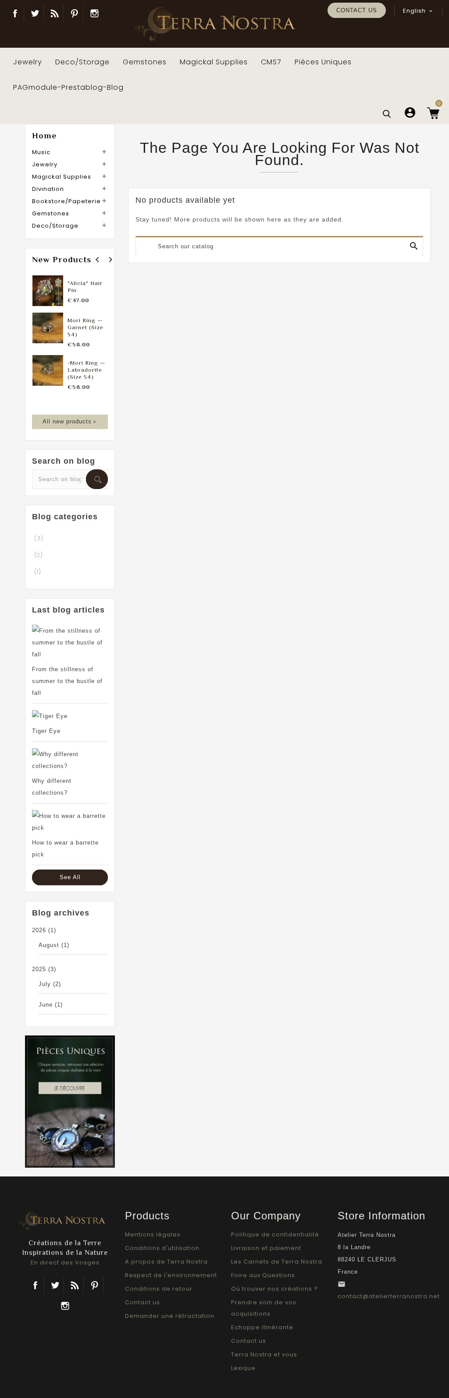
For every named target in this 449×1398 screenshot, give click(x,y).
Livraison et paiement (266, 1248)
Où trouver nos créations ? (274, 1289)
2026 (44, 930)
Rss (74, 1285)
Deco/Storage (55, 226)
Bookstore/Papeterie (66, 201)
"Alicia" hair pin (85, 286)
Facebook (15, 13)
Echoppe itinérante (262, 1327)
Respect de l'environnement (171, 1275)
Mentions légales (153, 1234)
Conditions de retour (158, 1289)
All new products (70, 421)
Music (41, 152)
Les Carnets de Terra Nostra (276, 1261)
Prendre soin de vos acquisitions (263, 1308)
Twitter (34, 13)
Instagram (94, 13)
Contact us (356, 10)
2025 (44, 969)
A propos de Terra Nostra (166, 1261)
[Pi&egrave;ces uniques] (70, 1101)
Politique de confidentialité (275, 1234)
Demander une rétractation (169, 1316)
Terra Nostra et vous (264, 1354)
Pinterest (74, 13)
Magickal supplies (61, 177)
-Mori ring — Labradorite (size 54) (86, 369)
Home (44, 135)
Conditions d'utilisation (162, 1248)
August (54, 945)
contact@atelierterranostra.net (389, 1296)
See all (70, 877)
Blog (54, 13)
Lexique (243, 1368)
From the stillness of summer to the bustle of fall (67, 681)
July (50, 984)
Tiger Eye (46, 731)
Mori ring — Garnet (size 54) (85, 327)
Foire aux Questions (263, 1275)
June (51, 1004)
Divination (48, 189)
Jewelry (44, 164)
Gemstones (50, 213)
